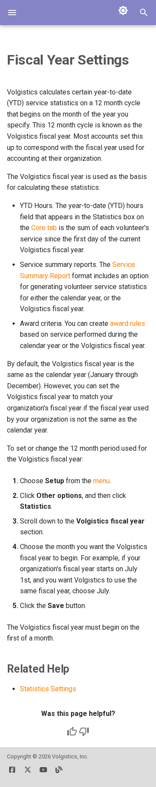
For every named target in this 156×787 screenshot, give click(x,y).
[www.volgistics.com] (59, 773)
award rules (127, 323)
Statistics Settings (48, 689)
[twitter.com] (28, 773)
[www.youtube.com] (43, 773)
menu (101, 481)
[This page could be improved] (84, 731)
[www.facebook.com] (12, 773)
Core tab (44, 228)
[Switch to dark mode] (123, 10)
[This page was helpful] (72, 731)
